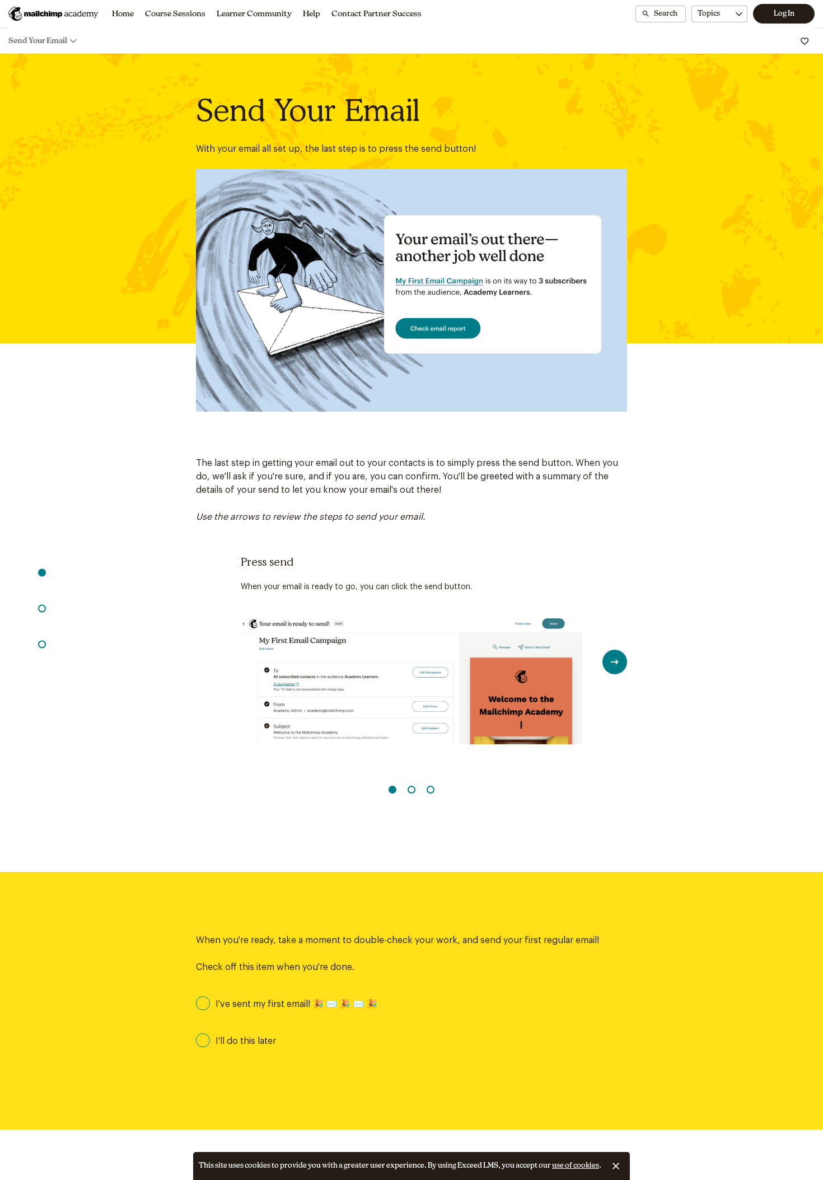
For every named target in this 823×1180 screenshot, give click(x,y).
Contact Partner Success (376, 14)
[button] (42, 572)
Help (311, 14)
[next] (614, 662)
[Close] (615, 1166)
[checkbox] (411, 1003)
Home (123, 14)
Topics (709, 13)
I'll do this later (246, 1041)
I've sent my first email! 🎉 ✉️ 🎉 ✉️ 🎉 (296, 1004)
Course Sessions (175, 14)
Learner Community (254, 14)
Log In (784, 13)
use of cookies (575, 1165)
